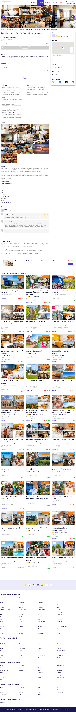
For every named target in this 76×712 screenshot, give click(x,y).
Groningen (21, 626)
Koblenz (39, 665)
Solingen (2, 679)
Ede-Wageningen (22, 609)
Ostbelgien (59, 641)
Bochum (2, 672)
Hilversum (40, 597)
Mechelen (40, 648)
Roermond (40, 626)
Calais (1, 692)
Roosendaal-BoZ (41, 628)
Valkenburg (59, 612)
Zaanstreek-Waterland (62, 626)
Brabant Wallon (3, 646)
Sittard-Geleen (60, 600)
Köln (39, 670)
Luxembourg (40, 646)
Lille (20, 694)
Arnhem (2, 612)
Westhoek (59, 658)
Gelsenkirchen (22, 675)
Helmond (21, 633)
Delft (1, 628)
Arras (1, 689)
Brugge (1, 648)
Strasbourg (59, 689)
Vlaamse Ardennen (61, 650)
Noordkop (40, 614)
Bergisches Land (3, 668)
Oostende (40, 658)
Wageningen (59, 619)
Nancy (39, 689)
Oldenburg (59, 670)
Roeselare (59, 643)
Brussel (1, 650)
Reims (39, 694)
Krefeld (39, 668)
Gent (20, 643)
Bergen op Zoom (3, 616)
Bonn (1, 675)
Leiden (39, 605)
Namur (39, 653)
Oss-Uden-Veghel (42, 621)
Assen (1, 614)
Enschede (21, 614)
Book (70, 264)
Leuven (39, 641)
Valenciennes (60, 692)
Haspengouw (22, 648)
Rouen (58, 687)
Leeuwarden (40, 602)
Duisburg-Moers (22, 665)
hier (4, 91)
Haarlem (21, 628)
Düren (20, 668)
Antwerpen (2, 643)
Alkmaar (2, 600)
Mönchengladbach (61, 665)
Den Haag (2, 633)
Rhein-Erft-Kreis (60, 677)
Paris (39, 692)
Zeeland (58, 628)
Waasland (59, 653)
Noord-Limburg (41, 616)
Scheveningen (41, 633)
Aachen (1, 665)
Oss (39, 619)
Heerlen (21, 631)
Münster (59, 668)
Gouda (20, 621)
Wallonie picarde (60, 655)
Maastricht (40, 607)
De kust (1, 658)
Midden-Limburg (41, 609)
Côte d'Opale (3, 694)
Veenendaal (59, 614)
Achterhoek (2, 597)
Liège (39, 643)
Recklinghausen (60, 675)
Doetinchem (21, 602)
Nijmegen (40, 612)
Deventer (21, 600)
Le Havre (21, 692)
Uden (58, 607)
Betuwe (1, 619)
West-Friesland (60, 624)
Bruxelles (2, 653)
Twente (58, 605)
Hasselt (20, 650)
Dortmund (2, 677)
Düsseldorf (21, 670)
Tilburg (58, 602)
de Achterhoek (3, 624)
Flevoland (21, 616)
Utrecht (58, 609)
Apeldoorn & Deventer (5, 609)
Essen (20, 672)
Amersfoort (2, 605)
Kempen (21, 653)
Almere (1, 602)
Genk (20, 641)
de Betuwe (2, 626)
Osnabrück (59, 672)
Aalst (1, 641)
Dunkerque (21, 687)
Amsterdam (2, 607)
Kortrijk (20, 655)
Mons (39, 650)
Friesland (21, 619)
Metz (39, 687)
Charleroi (2, 655)
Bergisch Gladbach (4, 670)
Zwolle (58, 633)
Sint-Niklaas (59, 646)
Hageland (21, 646)
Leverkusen (40, 672)
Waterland (59, 621)
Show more (25, 235)
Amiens (1, 687)
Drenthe (21, 607)
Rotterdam (40, 631)
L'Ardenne (21, 658)
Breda (1, 621)
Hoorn (39, 600)
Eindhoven (21, 612)
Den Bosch (2, 631)
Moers (39, 675)
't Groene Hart (22, 624)
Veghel (58, 616)
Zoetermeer (59, 631)
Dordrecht (21, 605)
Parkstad (40, 624)
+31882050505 (65, 709)
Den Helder (21, 597)
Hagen (20, 677)
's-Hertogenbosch (61, 597)
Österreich (2, 702)
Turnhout (59, 648)
